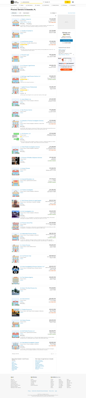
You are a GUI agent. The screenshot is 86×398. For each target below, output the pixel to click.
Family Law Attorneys (39, 361)
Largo (13, 362)
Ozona (13, 370)
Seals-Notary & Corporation (31, 202)
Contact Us (13, 380)
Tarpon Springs (14, 364)
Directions (63, 54)
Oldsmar (13, 365)
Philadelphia (69, 385)
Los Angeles (61, 385)
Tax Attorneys (37, 362)
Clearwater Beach (15, 367)
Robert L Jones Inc (62, 49)
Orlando (68, 384)
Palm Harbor (14, 363)
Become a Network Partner (15, 385)
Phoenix (68, 386)
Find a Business (33, 380)
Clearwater (14, 361)
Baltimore (52, 381)
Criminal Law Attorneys (39, 365)
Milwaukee (69, 380)
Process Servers (23, 20)
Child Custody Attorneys (39, 366)
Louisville (60, 386)
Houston (60, 380)
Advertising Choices (14, 384)
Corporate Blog (13, 382)
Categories (33, 384)
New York (68, 381)
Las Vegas (60, 384)
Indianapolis (61, 381)
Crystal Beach (14, 369)
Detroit (60, 379)
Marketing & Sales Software (16, 387)
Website (21, 33)
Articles (32, 379)
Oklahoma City (69, 382)
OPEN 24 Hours (27, 15)
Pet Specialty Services (31, 268)
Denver (52, 387)
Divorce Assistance (38, 364)
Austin (52, 380)
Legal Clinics (37, 367)
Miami (68, 379)
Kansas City (61, 382)
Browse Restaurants (34, 385)
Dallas (52, 386)
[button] (73, 2)
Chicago (52, 385)
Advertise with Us (14, 381)
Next (55, 353)
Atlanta (52, 379)
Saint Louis (69, 387)
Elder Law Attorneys (39, 360)
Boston (52, 382)
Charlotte (52, 384)
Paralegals (38, 202)
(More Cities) (58, 377)
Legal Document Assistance (31, 180)
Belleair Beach (14, 368)
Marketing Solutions (14, 386)
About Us (12, 379)
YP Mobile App (33, 381)
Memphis (60, 387)
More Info (67, 54)
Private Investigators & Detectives (33, 100)
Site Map (32, 382)
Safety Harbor (14, 366)
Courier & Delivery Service (43, 123)
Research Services (38, 268)
